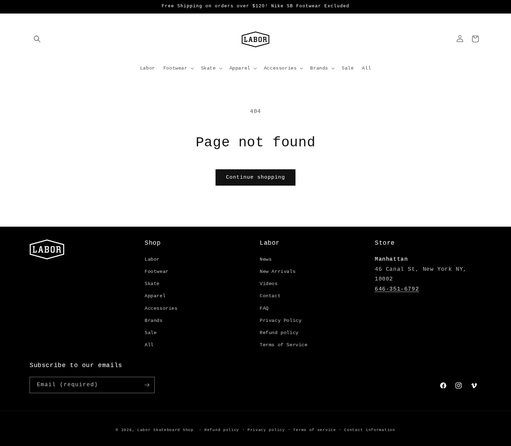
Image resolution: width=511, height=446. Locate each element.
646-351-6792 (397, 289)
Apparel (155, 296)
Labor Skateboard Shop (165, 430)
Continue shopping (255, 177)
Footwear (157, 271)
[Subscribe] (146, 385)
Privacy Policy (280, 320)
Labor (152, 259)
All (149, 345)
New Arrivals (277, 271)
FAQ (264, 308)
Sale (150, 332)
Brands (154, 320)
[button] (37, 39)
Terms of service (314, 430)
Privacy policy (266, 430)
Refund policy (279, 332)
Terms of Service (284, 345)
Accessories (161, 308)
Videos (269, 283)
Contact (270, 296)
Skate (152, 283)
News (265, 259)
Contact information (369, 430)
